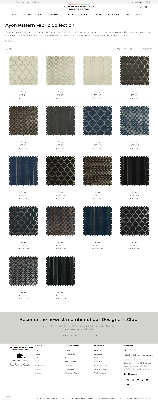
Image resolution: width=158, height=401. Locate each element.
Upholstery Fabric (72, 373)
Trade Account (100, 373)
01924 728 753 (130, 350)
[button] (40, 14)
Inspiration (98, 350)
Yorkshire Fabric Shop (51, 398)
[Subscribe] (96, 335)
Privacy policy (80, 398)
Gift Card (98, 362)
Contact (38, 369)
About (37, 354)
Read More (9, 41)
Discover (68, 350)
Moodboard (99, 354)
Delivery (38, 358)
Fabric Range (70, 369)
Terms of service (94, 398)
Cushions (68, 365)
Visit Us (38, 373)
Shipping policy (108, 398)
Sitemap (149, 398)
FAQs (37, 362)
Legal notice (139, 398)
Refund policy (68, 398)
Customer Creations (102, 358)
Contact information (124, 398)
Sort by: (117, 49)
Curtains (68, 358)
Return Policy (40, 365)
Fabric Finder (70, 354)
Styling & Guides (101, 369)
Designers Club (100, 365)
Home (37, 350)
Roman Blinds (70, 362)
